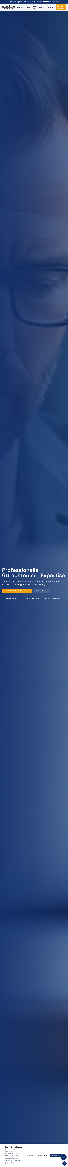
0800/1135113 (47, 2)
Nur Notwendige (43, 1155)
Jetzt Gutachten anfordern (15, 591)
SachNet (42, 7)
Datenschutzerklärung (11, 1164)
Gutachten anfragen (60, 7)
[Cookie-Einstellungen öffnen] (64, 1163)
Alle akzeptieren (57, 1155)
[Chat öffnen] (64, 1157)
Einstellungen (30, 1155)
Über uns (34, 7)
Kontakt (50, 7)
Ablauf (28, 7)
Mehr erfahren (41, 591)
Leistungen (19, 7)
